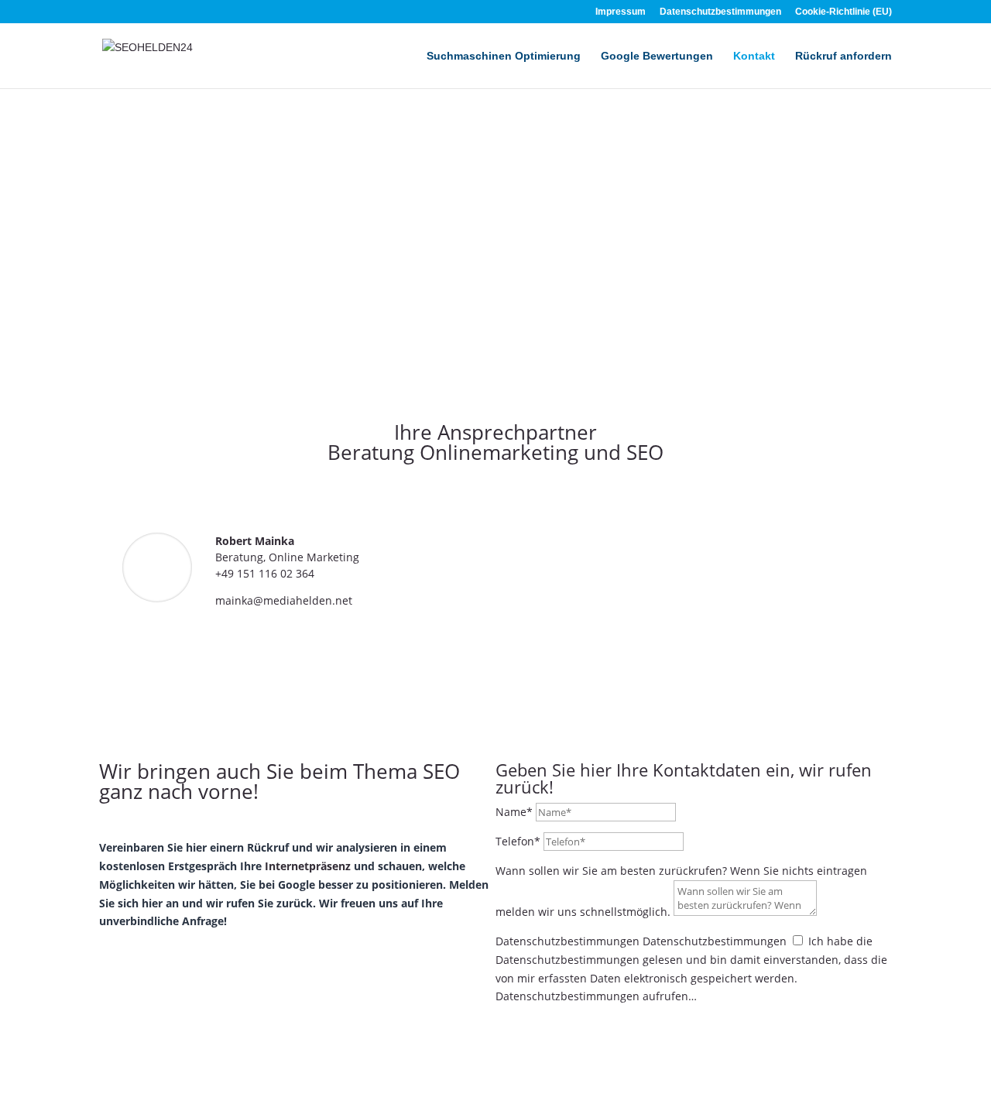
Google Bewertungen (657, 56)
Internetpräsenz (308, 866)
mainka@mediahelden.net (283, 600)
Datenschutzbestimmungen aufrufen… (596, 996)
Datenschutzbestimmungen (720, 12)
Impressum (620, 12)
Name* (514, 811)
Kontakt (754, 56)
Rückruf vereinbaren (585, 1024)
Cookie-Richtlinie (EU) (843, 12)
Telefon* (518, 841)
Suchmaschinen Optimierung (504, 56)
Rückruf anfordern (843, 56)
